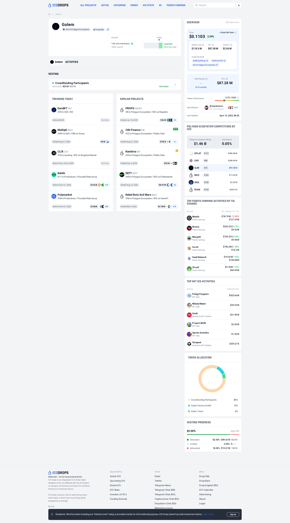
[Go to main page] (58, 5)
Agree (233, 514)
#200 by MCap (199, 61)
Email (157, 476)
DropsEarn (204, 480)
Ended (134, 5)
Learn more (208, 514)
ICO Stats (115, 490)
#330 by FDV (217, 61)
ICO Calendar (206, 490)
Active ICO (115, 476)
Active (105, 5)
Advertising (205, 494)
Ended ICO (115, 485)
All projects (88, 5)
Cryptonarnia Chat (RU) (167, 499)
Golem (58, 14)
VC (160, 5)
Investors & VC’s (118, 494)
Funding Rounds (118, 499)
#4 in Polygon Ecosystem (204, 65)
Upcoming (120, 5)
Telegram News (163, 485)
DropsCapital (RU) (208, 485)
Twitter (158, 480)
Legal (202, 503)
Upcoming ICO (117, 480)
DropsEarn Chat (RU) (165, 503)
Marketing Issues (164, 508)
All (49, 14)
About (202, 499)
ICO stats (148, 5)
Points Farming (176, 5)
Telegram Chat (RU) (165, 494)
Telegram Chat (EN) (165, 490)
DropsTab (204, 476)
